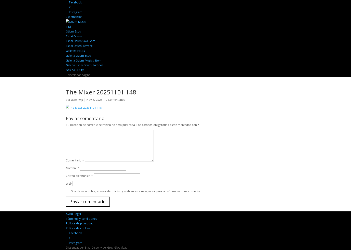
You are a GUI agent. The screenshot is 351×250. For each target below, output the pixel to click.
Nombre (72, 168)
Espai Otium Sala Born (80, 41)
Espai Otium (74, 36)
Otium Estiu (73, 31)
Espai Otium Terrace (79, 46)
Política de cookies (78, 228)
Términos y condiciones (81, 219)
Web (69, 183)
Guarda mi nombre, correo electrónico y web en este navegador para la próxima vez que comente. (136, 191)
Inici (68, 26)
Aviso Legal (73, 214)
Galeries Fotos (75, 51)
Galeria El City (75, 70)
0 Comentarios (115, 100)
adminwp (77, 100)
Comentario (75, 160)
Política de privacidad (79, 223)
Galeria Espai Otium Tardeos (84, 65)
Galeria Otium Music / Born (84, 60)
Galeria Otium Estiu (78, 55)
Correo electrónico (79, 176)
